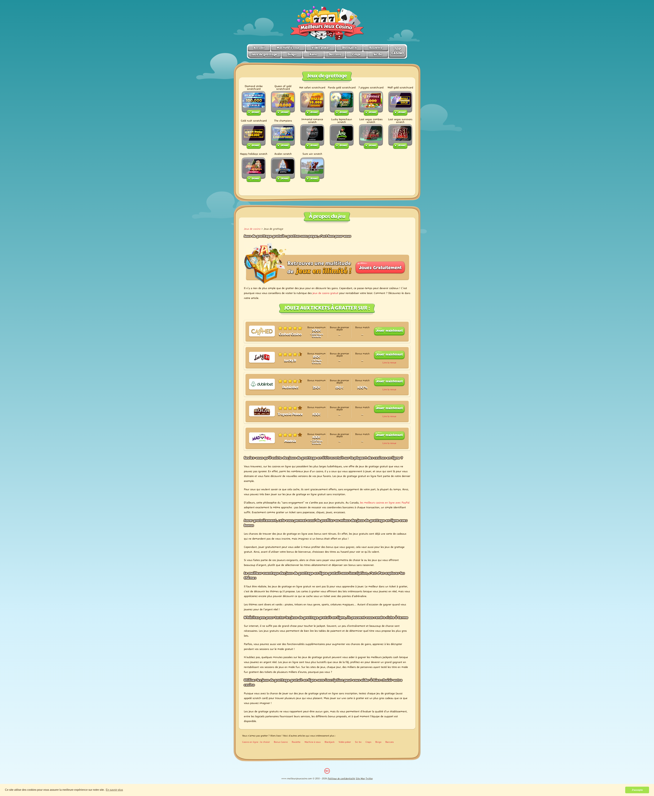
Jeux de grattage (264, 54)
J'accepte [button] (637, 790)
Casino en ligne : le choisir (256, 741)
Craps (356, 54)
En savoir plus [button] (114, 789)
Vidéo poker (320, 47)
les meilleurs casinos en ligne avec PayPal (384, 502)
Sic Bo (377, 54)
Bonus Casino (281, 741)
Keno (313, 54)
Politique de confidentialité (341, 778)
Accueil (258, 47)
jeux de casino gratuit (325, 293)
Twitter (369, 778)
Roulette (376, 47)
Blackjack (349, 47)
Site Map (360, 778)
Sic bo (358, 741)
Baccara (335, 54)
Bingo (291, 54)
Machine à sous (288, 47)
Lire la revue (389, 362)
